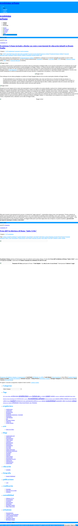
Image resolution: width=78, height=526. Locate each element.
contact (4, 10)
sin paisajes (9, 452)
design (71, 396)
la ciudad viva (9, 517)
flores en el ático (10, 429)
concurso (57, 396)
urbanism (10, 402)
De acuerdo (67, 525)
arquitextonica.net (10, 436)
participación (29, 401)
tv (3, 6)
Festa (59, 236)
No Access (5, 25)
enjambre (8, 469)
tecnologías (69, 401)
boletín (43, 396)
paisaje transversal (10, 449)
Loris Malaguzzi (13, 69)
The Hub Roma (8, 380)
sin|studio (8, 453)
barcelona (30, 396)
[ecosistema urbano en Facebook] (6, 29)
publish (5, 24)
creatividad (67, 396)
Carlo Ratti (8, 54)
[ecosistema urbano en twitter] (5, 32)
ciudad (47, 396)
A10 (7, 482)
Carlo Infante (29, 236)
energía (53, 398)
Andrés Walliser (8, 396)
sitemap (5, 22)
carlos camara (9, 440)
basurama (8, 489)
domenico (7, 225)
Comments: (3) (3, 42)
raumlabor (10, 55)
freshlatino (8, 413)
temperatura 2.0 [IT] (11, 459)
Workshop (34, 402)
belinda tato (36, 396)
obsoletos (8, 492)
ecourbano (8, 501)
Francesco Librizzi (44, 54)
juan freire (8, 448)
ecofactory (8, 441)
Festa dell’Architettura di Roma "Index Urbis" (18, 231)
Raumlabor (39, 59)
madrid (13, 401)
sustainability (59, 401)
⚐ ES (6, 51)
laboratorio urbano (10, 518)
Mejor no (73, 525)
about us (5, 12)
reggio (15, 55)
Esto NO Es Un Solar (11, 490)
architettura (11, 234)
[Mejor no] (76, 525)
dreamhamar (12, 398)
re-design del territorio (14, 378)
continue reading (35, 382)
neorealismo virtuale (44, 378)
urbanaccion (5, 402)
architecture (14, 396)
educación (14, 54)
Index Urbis (8, 238)
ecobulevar (26, 398)
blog (4, 8)
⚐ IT (6, 234)
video (30, 402)
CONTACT (3, 522)
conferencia (61, 396)
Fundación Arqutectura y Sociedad (14, 414)
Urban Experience (56, 377)
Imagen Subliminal (10, 476)
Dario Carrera (45, 236)
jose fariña (8, 447)
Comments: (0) (3, 227)
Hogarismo (8, 416)
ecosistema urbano (36, 398)
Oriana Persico (21, 238)
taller (63, 401)
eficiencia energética (48, 398)
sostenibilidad (51, 401)
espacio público (59, 398)
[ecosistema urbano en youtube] (5, 30)
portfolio (5, 9)
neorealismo (15, 238)
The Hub (50, 238)
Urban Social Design (24, 402)
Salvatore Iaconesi (36, 238)
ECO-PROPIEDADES (19, 398)
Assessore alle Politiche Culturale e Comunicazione (12, 377)
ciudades (52, 396)
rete (27, 238)
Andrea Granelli (7, 236)
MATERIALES (19, 401)
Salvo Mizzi (44, 238)
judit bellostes (9, 417)
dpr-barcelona (9, 412)
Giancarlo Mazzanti (15, 60)
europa (66, 398)
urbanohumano (9, 462)
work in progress (24, 51)
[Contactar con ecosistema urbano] (4, 27)
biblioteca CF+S (10, 498)
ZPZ (41, 55)
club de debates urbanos (12, 515)
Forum (63, 236)
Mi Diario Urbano (10, 420)
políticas (35, 401)
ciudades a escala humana (12, 514)
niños (6, 55)
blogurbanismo (9, 513)
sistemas (44, 401)
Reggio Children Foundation (24, 55)
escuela (30, 54)
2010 (4, 396)
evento (70, 398)
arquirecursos (9, 409)
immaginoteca (9, 445)
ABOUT (9, 522)
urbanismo (15, 403)
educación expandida (23, 54)
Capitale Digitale (21, 236)
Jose (6, 40)
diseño (74, 396)
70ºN (4, 54)
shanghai (39, 401)
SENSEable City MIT (38, 377)
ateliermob (8, 437)
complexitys (9, 410)
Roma (30, 238)
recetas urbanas (9, 423)
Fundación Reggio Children (56, 54)
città (40, 236)
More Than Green (10, 506)
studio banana (9, 456)
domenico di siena (53, 236)
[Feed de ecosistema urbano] (4, 33)
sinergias (8, 455)
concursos (17, 51)
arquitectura (11, 51)
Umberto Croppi (57, 238)
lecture (8, 401)
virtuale (63, 238)
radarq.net (8, 421)
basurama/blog (9, 438)
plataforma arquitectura (11, 451)
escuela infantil (36, 54)
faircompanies (9, 502)
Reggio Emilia (35, 55)
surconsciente (9, 457)
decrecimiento (9, 499)
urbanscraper (9, 463)
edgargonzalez (9, 442)
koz (7, 419)
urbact (74, 401)
